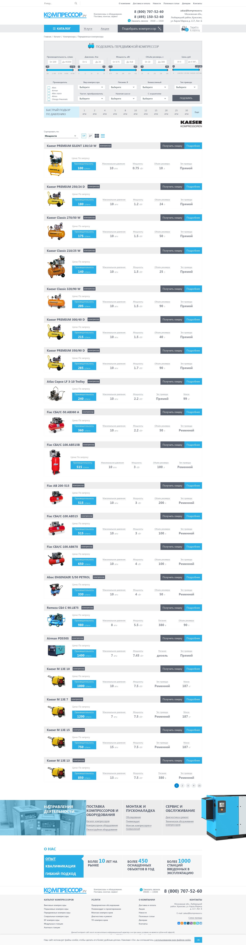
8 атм (125, 112)
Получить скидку (172, 145)
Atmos (54, 96)
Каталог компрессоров (97, 821)
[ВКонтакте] (179, 923)
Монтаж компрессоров (102, 912)
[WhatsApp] (194, 923)
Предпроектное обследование (105, 905)
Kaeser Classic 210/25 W (63, 250)
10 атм (135, 112)
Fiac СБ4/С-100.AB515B (63, 444)
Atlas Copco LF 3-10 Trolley (66, 381)
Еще (197, 111)
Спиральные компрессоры (56, 916)
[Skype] (197, 923)
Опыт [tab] (50, 859)
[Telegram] (200, 923)
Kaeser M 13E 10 (58, 669)
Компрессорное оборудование (102, 825)
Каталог (64, 28)
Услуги (95, 899)
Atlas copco (57, 93)
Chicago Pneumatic (60, 99)
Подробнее (193, 145)
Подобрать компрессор (139, 28)
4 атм (105, 112)
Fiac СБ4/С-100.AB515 (62, 516)
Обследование (133, 817)
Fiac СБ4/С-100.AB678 (62, 546)
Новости (157, 3)
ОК (198, 939)
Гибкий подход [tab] (60, 874)
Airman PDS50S (58, 638)
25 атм (176, 112)
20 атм (166, 112)
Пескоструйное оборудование (101, 829)
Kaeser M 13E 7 (57, 699)
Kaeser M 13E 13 (58, 760)
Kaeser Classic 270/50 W (63, 217)
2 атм (95, 112)
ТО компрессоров (99, 920)
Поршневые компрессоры (56, 909)
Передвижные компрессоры (57, 912)
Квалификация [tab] (60, 866)
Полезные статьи (171, 3)
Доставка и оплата (141, 3)
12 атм (146, 112)
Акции (142, 909)
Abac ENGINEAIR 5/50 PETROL (68, 577)
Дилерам (186, 3)
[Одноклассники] (182, 923)
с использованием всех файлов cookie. (172, 939)
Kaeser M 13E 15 (58, 730)
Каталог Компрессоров (59, 899)
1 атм (84, 112)
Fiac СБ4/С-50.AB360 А (63, 412)
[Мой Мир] (185, 923)
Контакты (197, 3)
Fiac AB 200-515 (58, 485)
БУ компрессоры (52, 920)
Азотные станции (52, 927)
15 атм (156, 112)
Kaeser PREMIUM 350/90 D (66, 350)
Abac (54, 87)
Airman (55, 90)
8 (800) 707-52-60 (149, 11)
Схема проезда (195, 917)
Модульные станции (53, 923)
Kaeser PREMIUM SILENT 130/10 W (71, 145)
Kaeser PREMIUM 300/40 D (66, 319)
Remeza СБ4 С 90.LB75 (63, 607)
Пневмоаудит (133, 821)
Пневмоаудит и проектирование (106, 909)
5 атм (115, 112)
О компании (124, 3)
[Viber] (191, 923)
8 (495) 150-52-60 (149, 16)
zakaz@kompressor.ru (191, 10)
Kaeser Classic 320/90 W (63, 289)
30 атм (186, 112)
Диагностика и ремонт (177, 817)
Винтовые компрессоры (55, 905)
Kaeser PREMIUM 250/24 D (66, 186)
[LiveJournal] (188, 923)
